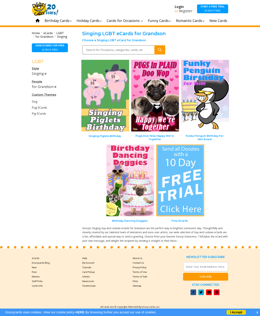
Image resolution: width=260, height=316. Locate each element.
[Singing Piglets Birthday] (105, 95)
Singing (62, 36)
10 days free (213, 8)
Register (185, 11)
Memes (36, 276)
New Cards (218, 20)
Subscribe (206, 276)
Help (84, 258)
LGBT (60, 33)
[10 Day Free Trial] (180, 180)
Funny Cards (158, 20)
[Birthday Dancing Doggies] (130, 180)
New (34, 267)
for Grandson (44, 36)
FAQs (135, 281)
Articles (86, 276)
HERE (80, 312)
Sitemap (137, 285)
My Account (88, 262)
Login (179, 7)
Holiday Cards (88, 20)
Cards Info (37, 285)
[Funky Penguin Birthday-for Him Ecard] (205, 95)
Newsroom (88, 281)
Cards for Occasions (124, 20)
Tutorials (86, 267)
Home (36, 33)
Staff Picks (37, 281)
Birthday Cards (57, 20)
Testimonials (89, 285)
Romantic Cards (189, 20)
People (37, 81)
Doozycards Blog (41, 262)
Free (34, 272)
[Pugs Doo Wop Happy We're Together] (155, 95)
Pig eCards (39, 114)
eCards (48, 33)
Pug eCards (39, 108)
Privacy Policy (139, 267)
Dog (34, 102)
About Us (137, 258)
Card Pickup (88, 272)
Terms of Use (140, 272)
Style (35, 68)
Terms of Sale (140, 276)
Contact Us (138, 262)
